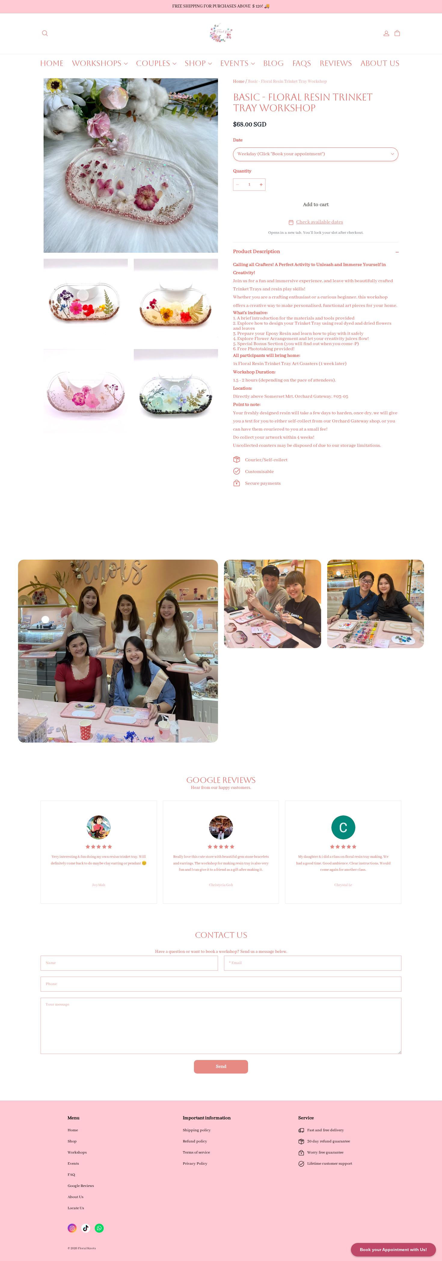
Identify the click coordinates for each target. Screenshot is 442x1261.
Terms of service (196, 1152)
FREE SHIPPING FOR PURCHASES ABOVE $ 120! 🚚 (221, 6)
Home (238, 81)
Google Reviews (81, 1185)
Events (73, 1163)
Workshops (77, 1152)
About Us (75, 1197)
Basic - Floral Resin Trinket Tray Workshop (287, 81)
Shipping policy (197, 1130)
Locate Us (76, 1208)
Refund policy (195, 1141)
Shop (72, 1141)
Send (221, 1067)
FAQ (71, 1174)
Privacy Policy (195, 1163)
